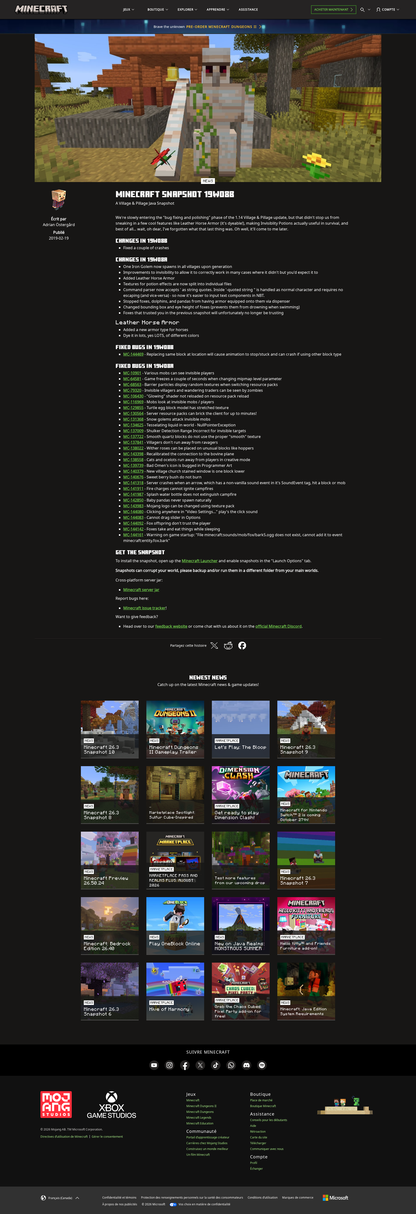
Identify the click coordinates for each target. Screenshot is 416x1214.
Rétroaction (258, 1131)
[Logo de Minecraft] (41, 9)
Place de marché (261, 1100)
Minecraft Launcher (200, 560)
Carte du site (258, 1137)
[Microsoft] (335, 1197)
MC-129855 (133, 407)
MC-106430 (133, 396)
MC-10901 (132, 373)
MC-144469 (133, 354)
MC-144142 (133, 529)
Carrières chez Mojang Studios (207, 1143)
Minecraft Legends (198, 1118)
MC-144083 (133, 517)
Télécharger (258, 1143)
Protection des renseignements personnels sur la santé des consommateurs (192, 1197)
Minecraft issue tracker (144, 608)
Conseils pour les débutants (268, 1120)
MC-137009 (133, 430)
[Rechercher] (366, 9)
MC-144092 (133, 523)
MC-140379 (133, 471)
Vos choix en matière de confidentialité (204, 1204)
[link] (154, 1065)
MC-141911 (133, 488)
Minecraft (192, 1100)
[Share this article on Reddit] (228, 645)
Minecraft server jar (141, 589)
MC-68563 (132, 384)
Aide (253, 1126)
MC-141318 (133, 482)
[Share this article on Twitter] (214, 645)
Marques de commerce (297, 1197)
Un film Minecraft (198, 1155)
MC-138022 (133, 448)
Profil (253, 1163)
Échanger (256, 1169)
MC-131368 (133, 419)
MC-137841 (133, 442)
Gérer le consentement (107, 1136)
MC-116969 (133, 402)
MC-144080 (133, 511)
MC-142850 (133, 500)
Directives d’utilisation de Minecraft (64, 1136)
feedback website (171, 626)
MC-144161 (133, 534)
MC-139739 (133, 465)
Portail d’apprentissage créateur (207, 1137)
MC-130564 (133, 413)
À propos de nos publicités (119, 1204)
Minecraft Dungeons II (201, 1106)
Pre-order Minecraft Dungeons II (221, 26)
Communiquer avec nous (267, 1149)
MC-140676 (133, 477)
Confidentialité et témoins (119, 1197)
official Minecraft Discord (278, 626)
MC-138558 (133, 459)
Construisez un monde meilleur (207, 1149)
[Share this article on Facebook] (242, 645)
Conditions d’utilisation (263, 1197)
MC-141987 (133, 494)
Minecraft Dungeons (200, 1112)
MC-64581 (132, 378)
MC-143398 (133, 454)
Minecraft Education (199, 1123)
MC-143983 (133, 506)
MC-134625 (133, 425)
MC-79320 (132, 390)
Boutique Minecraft (263, 1106)
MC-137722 (133, 436)
